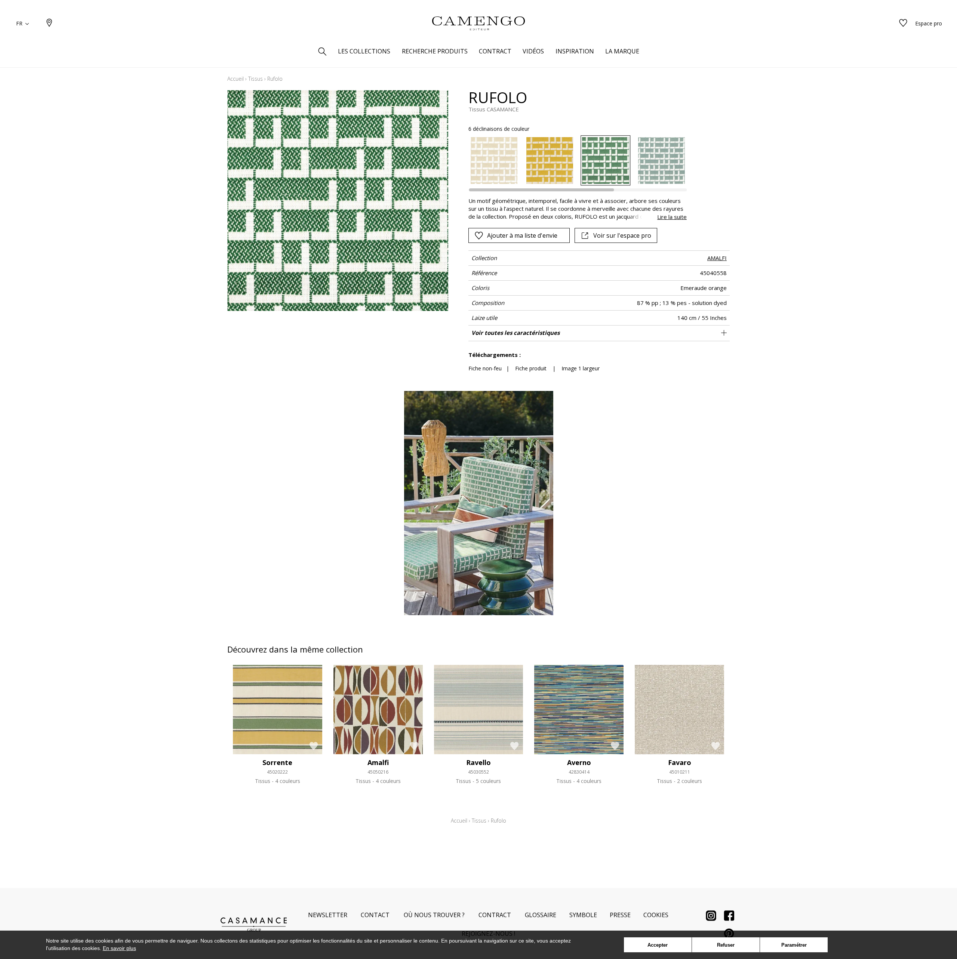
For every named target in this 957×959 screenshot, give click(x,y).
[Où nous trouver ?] (49, 23)
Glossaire (540, 915)
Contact (375, 915)
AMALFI (717, 258)
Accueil (235, 78)
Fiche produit (531, 368)
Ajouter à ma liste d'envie (522, 235)
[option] (494, 160)
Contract (494, 915)
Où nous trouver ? (434, 915)
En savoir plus (119, 948)
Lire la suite (672, 217)
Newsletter (327, 915)
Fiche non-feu (485, 368)
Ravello (478, 762)
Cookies (655, 915)
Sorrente (277, 762)
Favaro (679, 762)
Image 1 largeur (580, 368)
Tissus (255, 78)
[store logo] (478, 23)
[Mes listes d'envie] (903, 23)
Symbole (583, 915)
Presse (620, 915)
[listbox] (573, 160)
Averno (579, 762)
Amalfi (378, 762)
